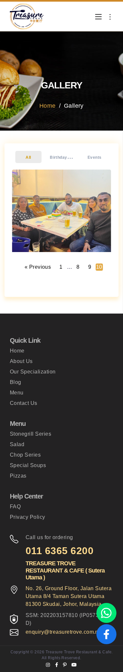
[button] (28, 157)
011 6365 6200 (59, 550)
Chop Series (25, 455)
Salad (17, 444)
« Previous (38, 267)
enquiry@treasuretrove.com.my (64, 632)
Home (47, 105)
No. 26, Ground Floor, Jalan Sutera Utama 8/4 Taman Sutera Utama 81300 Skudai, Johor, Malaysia (69, 596)
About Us (21, 361)
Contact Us (23, 403)
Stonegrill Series (30, 434)
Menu (17, 392)
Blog (15, 382)
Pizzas (18, 476)
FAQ (15, 506)
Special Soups (28, 465)
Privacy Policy (27, 517)
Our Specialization (33, 371)
